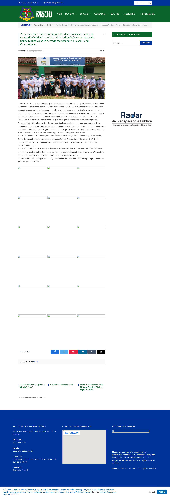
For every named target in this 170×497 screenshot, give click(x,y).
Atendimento (128, 14)
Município (70, 14)
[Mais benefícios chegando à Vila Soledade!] (31, 374)
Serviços (115, 14)
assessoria (141, 454)
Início (59, 14)
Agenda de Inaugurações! (53, 3)
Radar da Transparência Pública (143, 468)
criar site (129, 452)
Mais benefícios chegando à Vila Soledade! (32, 386)
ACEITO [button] (162, 492)
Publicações (100, 14)
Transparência (148, 14)
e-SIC (26, 470)
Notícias (102, 51)
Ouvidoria (17, 470)
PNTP (124, 468)
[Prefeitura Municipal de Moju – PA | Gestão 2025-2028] (35, 14)
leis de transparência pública (137, 460)
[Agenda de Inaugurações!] (61, 374)
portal (24, 51)
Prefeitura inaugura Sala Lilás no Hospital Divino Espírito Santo (91, 387)
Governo (84, 14)
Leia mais (96, 492)
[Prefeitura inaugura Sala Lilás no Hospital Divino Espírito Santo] (91, 374)
